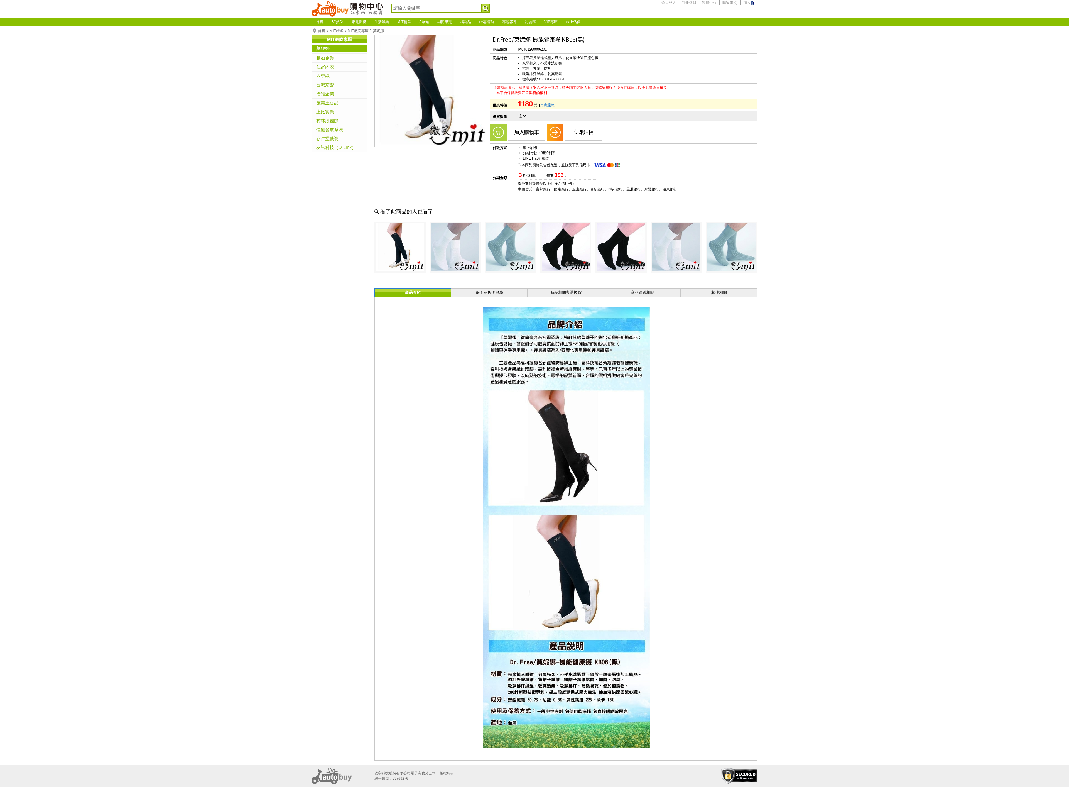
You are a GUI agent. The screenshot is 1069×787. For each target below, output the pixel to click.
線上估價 (573, 22)
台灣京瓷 (325, 84)
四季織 (323, 76)
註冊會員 (689, 3)
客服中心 (709, 3)
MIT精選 (404, 22)
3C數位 (337, 22)
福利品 (465, 22)
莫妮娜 (378, 31)
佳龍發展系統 (329, 129)
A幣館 (424, 22)
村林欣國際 (327, 120)
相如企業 (325, 58)
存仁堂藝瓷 (327, 138)
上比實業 (325, 111)
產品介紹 (413, 292)
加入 (747, 3)
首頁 (319, 22)
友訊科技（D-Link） (336, 147)
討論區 (530, 22)
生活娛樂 (381, 22)
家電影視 (359, 22)
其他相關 (719, 292)
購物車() (729, 3)
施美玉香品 (327, 103)
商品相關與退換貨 (566, 292)
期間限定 (444, 22)
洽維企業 (325, 93)
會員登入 (668, 3)
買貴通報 (547, 105)
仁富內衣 (325, 67)
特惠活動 (486, 22)
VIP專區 (551, 22)
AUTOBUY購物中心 (347, 8)
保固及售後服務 (489, 292)
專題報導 (509, 22)
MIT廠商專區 (358, 31)
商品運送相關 (642, 292)
